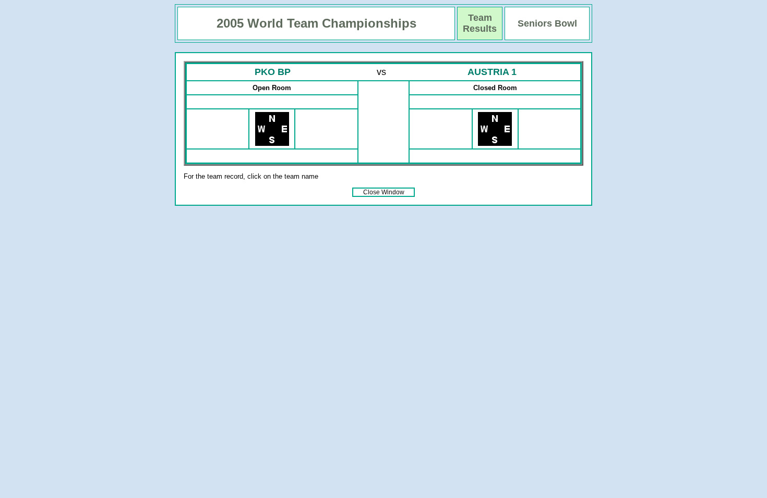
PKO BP (273, 72)
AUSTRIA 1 (492, 72)
